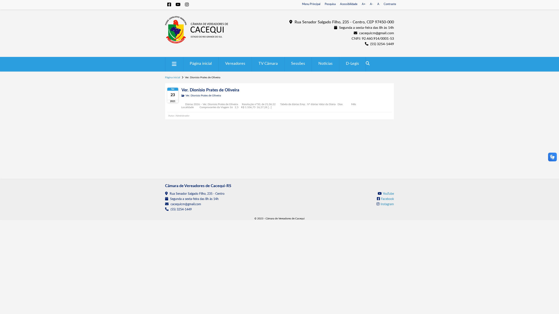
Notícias (325, 64)
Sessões (298, 64)
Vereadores (235, 64)
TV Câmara (268, 64)
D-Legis (352, 64)
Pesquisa (330, 4)
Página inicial (201, 64)
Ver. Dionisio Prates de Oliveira (210, 90)
